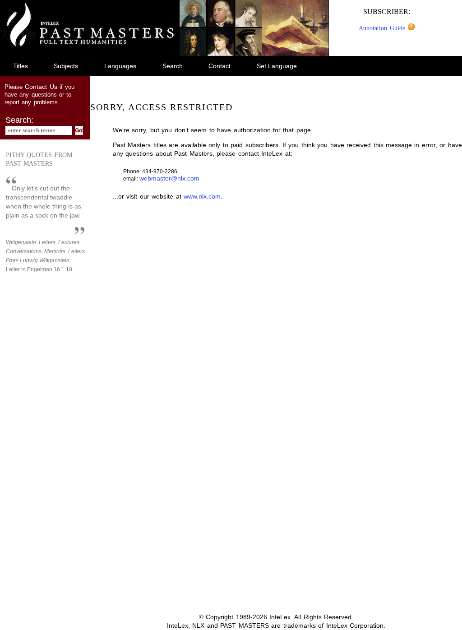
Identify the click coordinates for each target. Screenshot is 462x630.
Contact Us (41, 86)
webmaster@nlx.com (169, 178)
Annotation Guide (383, 28)
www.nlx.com (202, 196)
